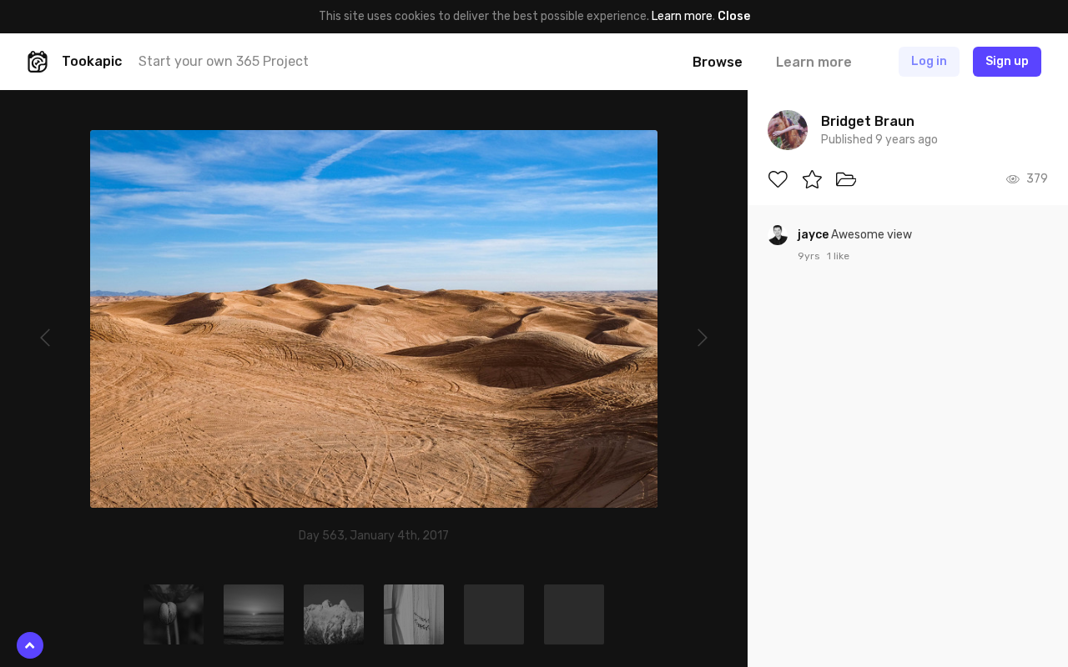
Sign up (1007, 61)
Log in (929, 61)
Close (734, 16)
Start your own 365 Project (224, 61)
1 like (838, 256)
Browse (718, 62)
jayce (814, 235)
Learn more (682, 16)
